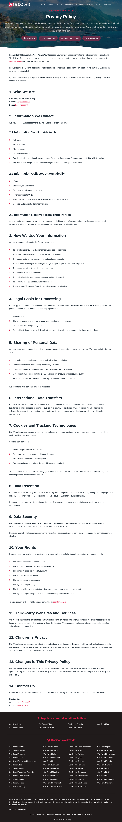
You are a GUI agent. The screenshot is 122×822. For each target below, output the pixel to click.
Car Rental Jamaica (51, 765)
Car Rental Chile (15, 765)
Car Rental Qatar (75, 758)
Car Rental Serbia (76, 768)
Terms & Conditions (62, 814)
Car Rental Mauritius (51, 772)
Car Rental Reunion (76, 761)
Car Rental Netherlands (52, 783)
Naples (89, 5)
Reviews (49, 814)
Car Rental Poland (76, 750)
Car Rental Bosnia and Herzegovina (23, 761)
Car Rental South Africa (78, 783)
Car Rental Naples (75, 728)
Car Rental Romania (77, 765)
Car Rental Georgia (16, 783)
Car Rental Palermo (46, 728)
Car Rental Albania (16, 747)
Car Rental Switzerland (106, 754)
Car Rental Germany (17, 786)
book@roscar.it (21, 105)
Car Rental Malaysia (51, 768)
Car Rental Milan (45, 724)
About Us (40, 814)
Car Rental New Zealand (52, 786)
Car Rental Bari (103, 724)
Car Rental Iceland (50, 750)
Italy (43, 5)
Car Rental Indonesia (51, 758)
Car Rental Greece (50, 747)
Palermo (69, 5)
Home (32, 814)
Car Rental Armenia (16, 754)
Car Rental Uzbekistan (106, 779)
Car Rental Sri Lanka (105, 750)
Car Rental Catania (75, 724)
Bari (98, 5)
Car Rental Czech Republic (19, 776)
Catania (79, 5)
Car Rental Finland (16, 779)
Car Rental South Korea (78, 786)
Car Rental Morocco (51, 779)
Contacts (88, 814)
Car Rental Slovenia (76, 779)
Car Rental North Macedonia (80, 747)
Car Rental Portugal (76, 754)
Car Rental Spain (104, 747)
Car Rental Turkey (104, 765)
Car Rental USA (103, 772)
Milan (59, 5)
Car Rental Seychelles (77, 772)
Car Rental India (49, 754)
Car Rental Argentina (17, 750)
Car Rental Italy (15, 724)
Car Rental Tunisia (104, 761)
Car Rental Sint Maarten (78, 776)
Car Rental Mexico (50, 776)
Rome (50, 5)
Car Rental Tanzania (105, 758)
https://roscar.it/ (15, 61)
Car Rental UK (103, 776)
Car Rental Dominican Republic (21, 772)
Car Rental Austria (16, 758)
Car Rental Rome (16, 728)
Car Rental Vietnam (105, 783)
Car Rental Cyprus (16, 768)
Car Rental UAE (103, 768)
